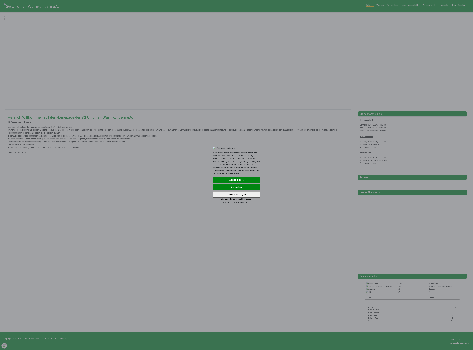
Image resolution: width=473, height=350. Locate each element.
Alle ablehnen (236, 187)
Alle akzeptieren (236, 180)
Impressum (247, 199)
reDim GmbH (245, 202)
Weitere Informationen (231, 199)
